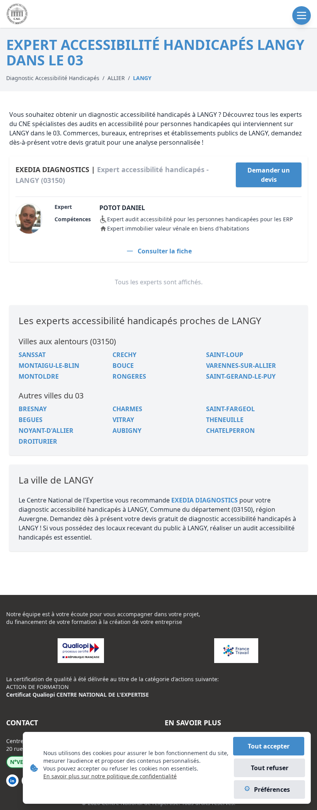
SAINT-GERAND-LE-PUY (241, 376)
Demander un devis (268, 175)
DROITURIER (38, 441)
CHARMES (127, 409)
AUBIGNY (126, 430)
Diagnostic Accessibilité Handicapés (52, 78)
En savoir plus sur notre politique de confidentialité (110, 776)
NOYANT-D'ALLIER (46, 430)
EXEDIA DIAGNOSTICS (204, 500)
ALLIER (116, 78)
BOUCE (123, 365)
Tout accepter (269, 746)
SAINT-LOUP (224, 354)
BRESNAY (33, 409)
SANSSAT (32, 354)
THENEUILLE (225, 419)
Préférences (272, 789)
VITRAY (123, 419)
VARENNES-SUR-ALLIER (241, 365)
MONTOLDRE (39, 376)
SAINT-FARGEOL (230, 409)
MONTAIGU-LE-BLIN (49, 365)
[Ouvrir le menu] (301, 15)
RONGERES (129, 376)
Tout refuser (269, 768)
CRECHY (124, 354)
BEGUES (31, 419)
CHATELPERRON (230, 430)
